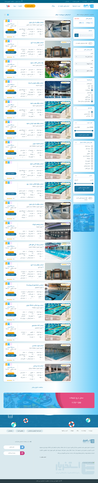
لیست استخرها (76, 6)
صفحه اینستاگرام (11, 453)
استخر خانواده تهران (38, 144)
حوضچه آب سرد (86, 156)
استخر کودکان (87, 166)
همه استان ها (89, 57)
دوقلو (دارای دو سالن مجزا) (84, 101)
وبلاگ (53, 6)
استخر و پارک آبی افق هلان (36, 245)
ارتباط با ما (84, 1)
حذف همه (77, 18)
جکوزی (88, 153)
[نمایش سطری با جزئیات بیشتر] (8, 15)
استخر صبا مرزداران (38, 366)
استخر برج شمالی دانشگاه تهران (34, 305)
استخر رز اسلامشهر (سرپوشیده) (35, 285)
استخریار (92, 14)
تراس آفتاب (87, 168)
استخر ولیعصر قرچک (37, 224)
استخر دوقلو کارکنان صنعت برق (35, 184)
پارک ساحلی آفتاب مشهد (36, 63)
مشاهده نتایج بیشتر (37, 387)
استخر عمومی (87, 114)
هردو (89, 86)
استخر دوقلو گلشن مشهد (36, 164)
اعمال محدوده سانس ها (83, 189)
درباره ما (92, 1)
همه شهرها (89, 64)
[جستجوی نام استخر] (76, 35)
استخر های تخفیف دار (63, 6)
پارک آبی (88, 116)
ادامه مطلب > (43, 457)
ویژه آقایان (87, 97)
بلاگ (77, 431)
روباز (89, 88)
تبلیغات (72, 431)
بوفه (89, 151)
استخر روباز (87, 163)
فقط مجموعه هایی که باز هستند (82, 199)
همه (89, 95)
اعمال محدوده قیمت (83, 135)
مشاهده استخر (11, 32)
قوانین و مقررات (75, 1)
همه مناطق (89, 71)
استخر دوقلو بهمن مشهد (36, 103)
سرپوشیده (87, 90)
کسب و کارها (65, 431)
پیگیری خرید (30, 6)
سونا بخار (88, 149)
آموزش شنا (87, 161)
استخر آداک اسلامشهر (37, 326)
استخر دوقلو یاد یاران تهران (36, 22)
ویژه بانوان (87, 99)
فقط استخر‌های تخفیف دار (81, 43)
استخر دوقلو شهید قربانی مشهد (34, 123)
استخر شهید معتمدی (37, 346)
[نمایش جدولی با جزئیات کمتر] (5, 15)
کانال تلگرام (11, 447)
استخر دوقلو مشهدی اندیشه (35, 83)
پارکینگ (88, 158)
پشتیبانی (67, 1)
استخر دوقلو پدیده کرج (37, 43)
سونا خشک (87, 146)
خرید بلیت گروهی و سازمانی (34, 431)
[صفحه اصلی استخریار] (89, 6)
